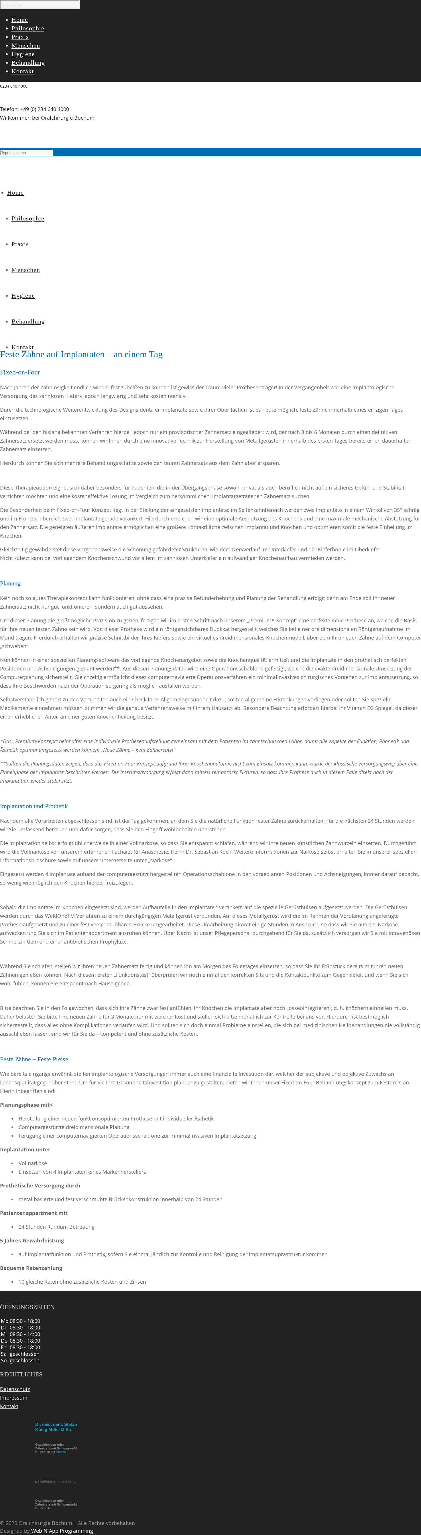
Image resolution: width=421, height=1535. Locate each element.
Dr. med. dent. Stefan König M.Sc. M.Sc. (56, 1427)
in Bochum (56, 1504)
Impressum (13, 1397)
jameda (61, 1452)
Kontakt (9, 1406)
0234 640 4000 (13, 86)
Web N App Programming (62, 1530)
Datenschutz (15, 1389)
